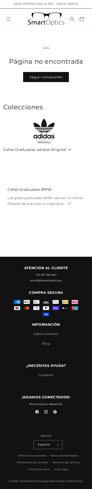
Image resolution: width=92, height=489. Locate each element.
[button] (8, 19)
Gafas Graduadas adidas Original (35, 149)
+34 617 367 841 (46, 274)
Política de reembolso (64, 455)
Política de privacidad (32, 455)
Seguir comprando (46, 77)
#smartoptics (38, 404)
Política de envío (39, 469)
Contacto (46, 375)
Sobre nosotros (46, 334)
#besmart (56, 404)
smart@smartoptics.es (46, 280)
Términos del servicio (66, 462)
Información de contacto (32, 462)
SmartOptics (27, 481)
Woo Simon (75, 481)
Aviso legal (61, 469)
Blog (46, 343)
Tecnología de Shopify (50, 481)
